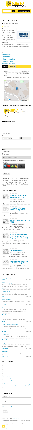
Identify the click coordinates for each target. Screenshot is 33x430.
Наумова (4, 331)
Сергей (4, 315)
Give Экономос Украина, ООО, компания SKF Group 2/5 (12, 193)
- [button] (6, 85)
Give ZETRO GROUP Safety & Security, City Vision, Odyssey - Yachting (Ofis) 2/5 (12, 232)
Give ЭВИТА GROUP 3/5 (6, 26)
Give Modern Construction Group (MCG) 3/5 (14, 218)
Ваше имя (4, 124)
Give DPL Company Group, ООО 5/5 (17, 248)
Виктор (4, 288)
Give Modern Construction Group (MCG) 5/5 (17, 218)
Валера (4, 304)
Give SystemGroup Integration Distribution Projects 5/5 (17, 259)
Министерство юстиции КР (10, 373)
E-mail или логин (6, 396)
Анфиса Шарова (6, 340)
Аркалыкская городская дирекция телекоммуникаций (16, 385)
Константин (5, 348)
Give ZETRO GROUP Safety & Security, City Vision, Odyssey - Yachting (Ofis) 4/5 (15, 232)
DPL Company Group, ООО (19, 250)
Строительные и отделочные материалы (12, 58)
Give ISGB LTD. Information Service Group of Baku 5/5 (17, 206)
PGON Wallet (5, 318)
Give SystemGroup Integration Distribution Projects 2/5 (12, 259)
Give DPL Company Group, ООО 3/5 (14, 248)
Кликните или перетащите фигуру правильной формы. (14, 161)
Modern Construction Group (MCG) (20, 221)
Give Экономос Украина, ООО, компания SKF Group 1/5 (11, 193)
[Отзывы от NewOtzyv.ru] (16, 7)
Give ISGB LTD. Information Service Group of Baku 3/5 (14, 206)
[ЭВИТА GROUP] (23, 38)
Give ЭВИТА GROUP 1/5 (3, 26)
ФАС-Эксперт (5, 308)
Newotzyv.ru (16, 418)
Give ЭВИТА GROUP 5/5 (9, 26)
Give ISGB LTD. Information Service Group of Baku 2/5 (12, 206)
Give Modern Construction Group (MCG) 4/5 (15, 218)
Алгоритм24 (5, 343)
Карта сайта (5, 429)
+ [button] (6, 82)
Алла (3, 321)
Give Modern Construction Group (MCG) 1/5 (11, 218)
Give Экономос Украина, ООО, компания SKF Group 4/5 (15, 193)
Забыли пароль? (7, 406)
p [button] (5, 149)
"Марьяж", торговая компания (10, 365)
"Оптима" (5, 367)
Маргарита (5, 356)
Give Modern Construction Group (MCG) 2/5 (12, 218)
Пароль (4, 401)
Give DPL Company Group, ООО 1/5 (11, 248)
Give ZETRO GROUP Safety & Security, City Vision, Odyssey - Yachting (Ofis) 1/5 (11, 232)
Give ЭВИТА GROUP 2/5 (4, 26)
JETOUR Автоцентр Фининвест (10, 283)
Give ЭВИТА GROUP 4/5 (7, 26)
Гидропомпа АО (7, 371)
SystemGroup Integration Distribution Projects (19, 262)
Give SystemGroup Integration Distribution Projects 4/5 (15, 259)
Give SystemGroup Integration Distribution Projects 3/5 (14, 259)
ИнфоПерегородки (7, 278)
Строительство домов (7, 61)
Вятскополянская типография (10, 375)
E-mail (3, 129)
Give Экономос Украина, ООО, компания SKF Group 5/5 (17, 193)
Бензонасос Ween (6, 299)
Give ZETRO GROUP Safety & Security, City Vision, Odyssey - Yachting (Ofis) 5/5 (17, 232)
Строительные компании (8, 59)
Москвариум (5, 351)
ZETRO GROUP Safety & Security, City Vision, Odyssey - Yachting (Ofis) (19, 236)
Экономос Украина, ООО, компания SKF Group (19, 196)
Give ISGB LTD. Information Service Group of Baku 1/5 (11, 206)
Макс (3, 296)
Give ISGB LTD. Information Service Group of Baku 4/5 (15, 206)
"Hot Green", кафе (7, 387)
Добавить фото (6, 151)
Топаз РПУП (6, 377)
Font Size (15, 138)
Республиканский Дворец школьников (12, 381)
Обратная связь (13, 429)
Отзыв (3, 136)
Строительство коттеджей (8, 63)
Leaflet (20, 100)
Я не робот (6, 154)
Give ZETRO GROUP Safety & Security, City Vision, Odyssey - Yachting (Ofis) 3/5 (14, 232)
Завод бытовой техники (9, 379)
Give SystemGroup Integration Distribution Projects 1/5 (11, 259)
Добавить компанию (24, 11)
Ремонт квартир (6, 56)
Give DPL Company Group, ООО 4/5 (15, 248)
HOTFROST (6, 369)
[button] (3, 138)
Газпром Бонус (6, 291)
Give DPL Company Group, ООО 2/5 (12, 248)
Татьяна (4, 279)
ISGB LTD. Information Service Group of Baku (18, 209)
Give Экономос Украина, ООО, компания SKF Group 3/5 (14, 193)
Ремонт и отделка (6, 54)
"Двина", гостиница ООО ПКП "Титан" (12, 383)
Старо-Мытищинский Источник (10, 324)
